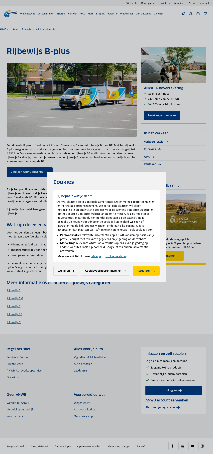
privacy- (96, 256)
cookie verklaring (116, 256)
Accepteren (144, 271)
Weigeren (64, 271)
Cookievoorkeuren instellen (103, 271)
